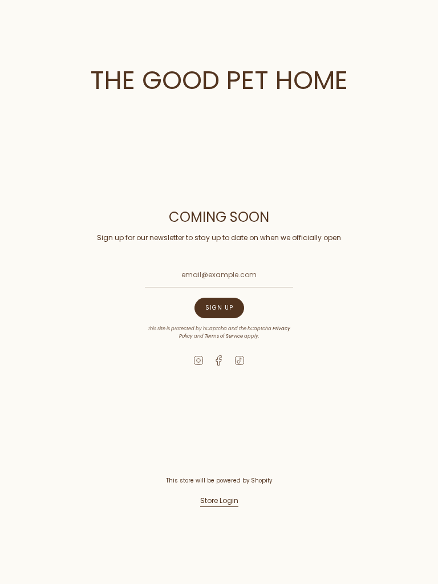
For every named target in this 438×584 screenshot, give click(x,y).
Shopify (261, 480)
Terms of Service (224, 335)
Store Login (219, 500)
